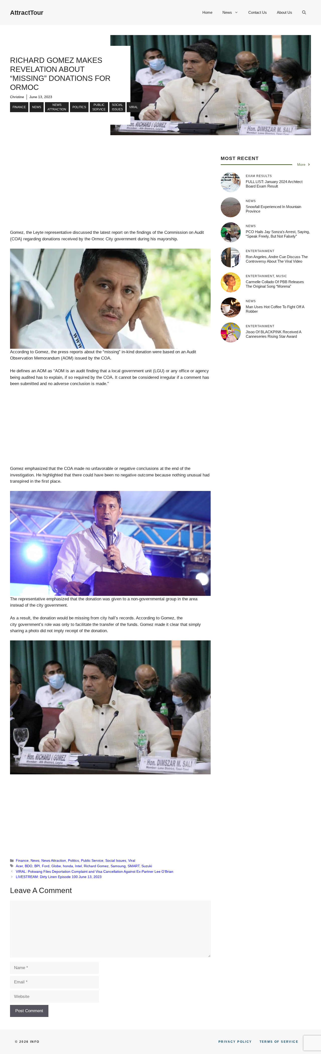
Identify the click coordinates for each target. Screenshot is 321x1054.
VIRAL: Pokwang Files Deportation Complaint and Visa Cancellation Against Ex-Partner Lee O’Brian (94, 871)
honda (68, 866)
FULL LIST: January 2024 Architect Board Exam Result (274, 184)
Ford (45, 866)
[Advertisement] (110, 192)
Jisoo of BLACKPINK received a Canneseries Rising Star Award (273, 334)
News (227, 12)
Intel (78, 866)
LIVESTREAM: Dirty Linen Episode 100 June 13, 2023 (59, 877)
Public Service (99, 107)
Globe (56, 866)
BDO (28, 866)
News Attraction (56, 107)
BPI (37, 866)
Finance (19, 107)
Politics (79, 107)
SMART (133, 866)
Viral (133, 107)
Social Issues (117, 107)
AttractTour (26, 12)
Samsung (118, 866)
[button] (304, 12)
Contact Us (257, 12)
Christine (17, 97)
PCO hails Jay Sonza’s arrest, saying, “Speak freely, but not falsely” (278, 234)
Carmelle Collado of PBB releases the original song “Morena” (275, 284)
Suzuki (146, 866)
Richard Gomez (96, 866)
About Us (284, 12)
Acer (19, 866)
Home (207, 12)
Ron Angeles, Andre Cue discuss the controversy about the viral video (277, 259)
